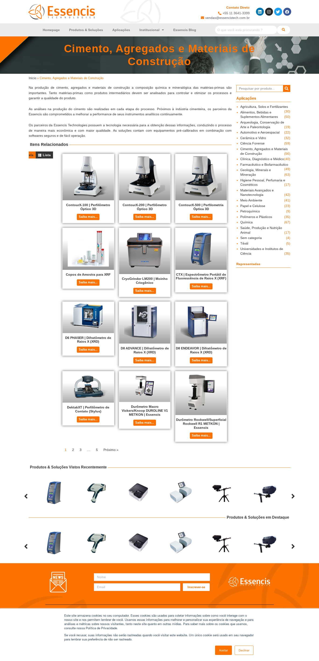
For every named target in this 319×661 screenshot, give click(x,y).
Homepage (51, 30)
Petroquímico (250, 211)
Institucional (149, 30)
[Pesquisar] (286, 88)
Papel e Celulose (252, 206)
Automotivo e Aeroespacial (260, 132)
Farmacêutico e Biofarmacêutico (264, 164)
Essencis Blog (184, 30)
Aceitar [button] (223, 650)
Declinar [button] (244, 650)
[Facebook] (287, 12)
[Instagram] (269, 12)
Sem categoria (251, 238)
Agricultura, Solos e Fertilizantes (264, 107)
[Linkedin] (260, 12)
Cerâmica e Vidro (253, 138)
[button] (26, 496)
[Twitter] (278, 12)
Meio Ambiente (251, 200)
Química (246, 222)
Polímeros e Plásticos (256, 217)
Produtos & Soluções (86, 30)
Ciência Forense (252, 143)
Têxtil (244, 243)
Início (32, 78)
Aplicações (121, 30)
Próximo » (110, 450)
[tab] (44, 154)
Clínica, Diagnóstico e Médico (262, 159)
